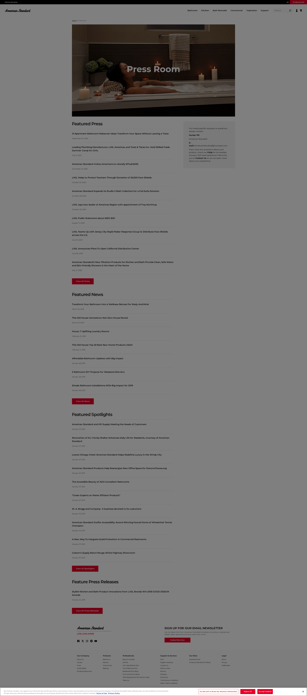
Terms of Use (101, 693)
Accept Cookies (265, 691)
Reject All (248, 691)
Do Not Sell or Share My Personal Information (218, 691)
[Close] (303, 691)
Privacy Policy (114, 693)
